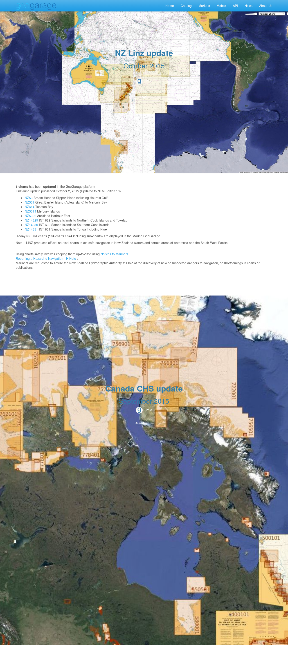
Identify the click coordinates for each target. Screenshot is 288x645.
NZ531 (29, 202)
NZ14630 (31, 224)
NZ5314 (30, 211)
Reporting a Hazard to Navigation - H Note (46, 258)
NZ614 (29, 206)
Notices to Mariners (114, 254)
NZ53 (29, 197)
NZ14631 (31, 229)
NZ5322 (30, 215)
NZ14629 (31, 220)
